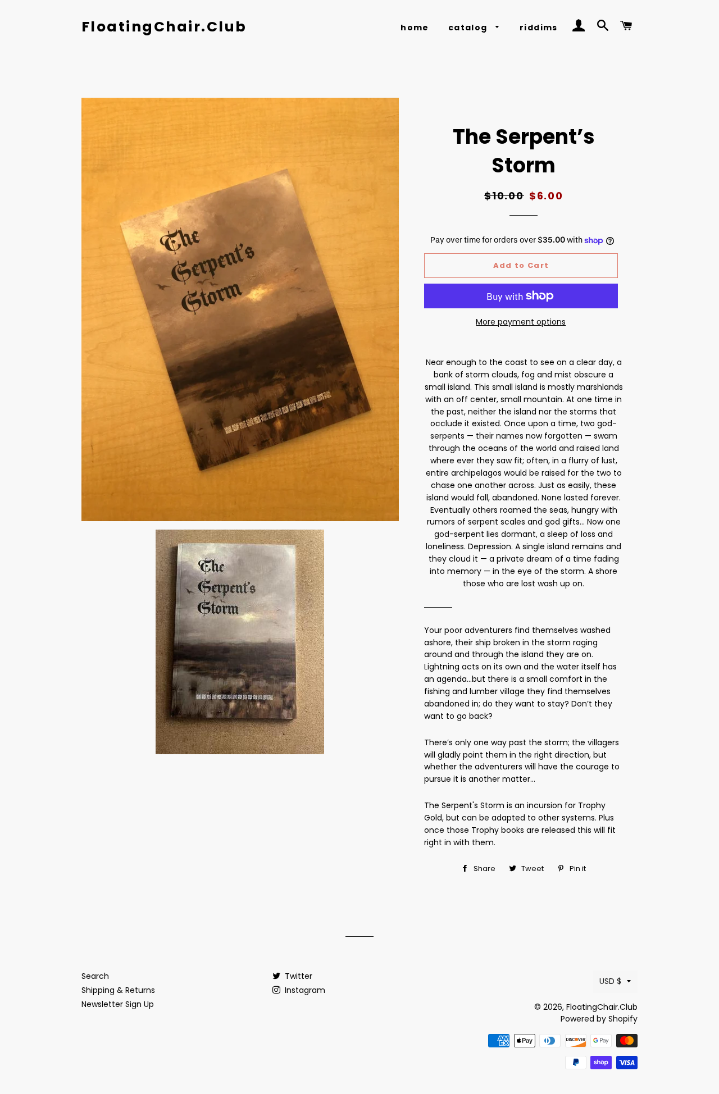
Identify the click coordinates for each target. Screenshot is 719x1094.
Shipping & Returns (118, 990)
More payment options (521, 321)
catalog (469, 27)
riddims (539, 27)
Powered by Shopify (599, 1018)
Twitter (297, 976)
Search (95, 976)
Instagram (304, 990)
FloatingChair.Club (164, 27)
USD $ (610, 981)
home (415, 27)
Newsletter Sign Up (117, 1004)
